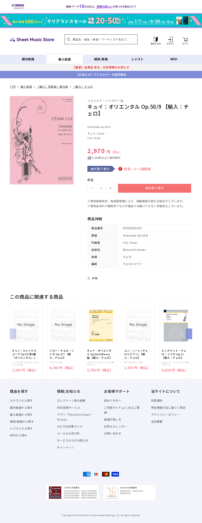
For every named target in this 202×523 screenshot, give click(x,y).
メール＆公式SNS (68, 433)
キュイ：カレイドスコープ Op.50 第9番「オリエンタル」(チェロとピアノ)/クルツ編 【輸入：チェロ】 (25, 354)
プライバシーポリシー (165, 414)
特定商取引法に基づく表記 (168, 408)
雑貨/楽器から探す (22, 421)
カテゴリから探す (21, 400)
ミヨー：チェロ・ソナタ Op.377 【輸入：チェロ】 (62, 354)
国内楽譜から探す (21, 408)
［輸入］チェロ (83, 87)
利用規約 (157, 400)
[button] (101, 39)
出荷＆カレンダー (115, 426)
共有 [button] (95, 278)
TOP (13, 87)
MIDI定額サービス (68, 408)
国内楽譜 (28, 59)
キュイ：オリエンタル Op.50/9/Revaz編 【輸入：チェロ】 (99, 354)
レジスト (137, 59)
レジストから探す (21, 428)
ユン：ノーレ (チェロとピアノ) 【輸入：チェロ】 (136, 354)
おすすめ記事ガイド (70, 426)
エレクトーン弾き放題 (71, 400)
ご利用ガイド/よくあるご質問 (122, 410)
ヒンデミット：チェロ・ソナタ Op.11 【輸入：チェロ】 (174, 354)
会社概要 (157, 421)
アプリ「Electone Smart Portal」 (74, 417)
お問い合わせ (112, 433)
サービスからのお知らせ (73, 440)
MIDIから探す (19, 435)
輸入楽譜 (64, 59)
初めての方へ (112, 400)
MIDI (173, 59)
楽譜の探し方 (112, 419)
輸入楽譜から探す (21, 414)
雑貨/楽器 (101, 59)
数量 (90, 180)
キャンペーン (65, 447)
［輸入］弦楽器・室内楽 (52, 87)
